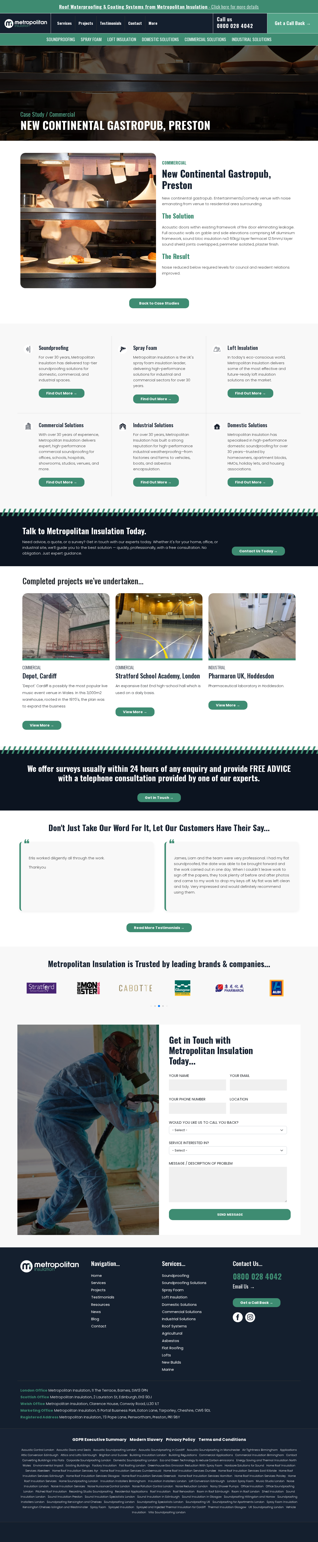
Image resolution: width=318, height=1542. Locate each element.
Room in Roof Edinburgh (213, 1491)
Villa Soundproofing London (167, 1512)
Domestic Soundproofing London (135, 1460)
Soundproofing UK (198, 1502)
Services (64, 23)
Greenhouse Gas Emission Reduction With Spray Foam (185, 1465)
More (153, 23)
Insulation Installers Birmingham (123, 1481)
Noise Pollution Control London (152, 1486)
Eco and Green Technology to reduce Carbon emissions (197, 1460)
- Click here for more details (159, 6)
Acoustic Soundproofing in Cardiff (162, 1450)
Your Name (179, 1075)
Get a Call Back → (256, 1302)
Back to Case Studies (159, 303)
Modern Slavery (146, 1439)
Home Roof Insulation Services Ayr (75, 1471)
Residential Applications (131, 1491)
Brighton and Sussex (113, 1455)
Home (96, 1275)
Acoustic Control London (37, 1450)
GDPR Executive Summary (99, 1439)
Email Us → (244, 1286)
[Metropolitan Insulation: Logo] (25, 21)
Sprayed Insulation (121, 1507)
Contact (135, 23)
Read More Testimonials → (159, 927)
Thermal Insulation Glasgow (227, 1507)
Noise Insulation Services (68, 1486)
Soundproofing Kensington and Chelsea (74, 1502)
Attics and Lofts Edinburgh (79, 1455)
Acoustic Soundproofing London (114, 1450)
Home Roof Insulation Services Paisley (260, 1476)
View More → (42, 725)
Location (239, 1099)
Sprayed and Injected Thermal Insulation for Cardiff (171, 1507)
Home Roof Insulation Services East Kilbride (247, 1471)
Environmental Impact (48, 1465)
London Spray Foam (240, 1481)
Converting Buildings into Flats (43, 1460)
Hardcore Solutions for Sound (244, 1465)
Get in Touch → (159, 797)
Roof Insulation (160, 1491)
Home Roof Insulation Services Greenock (149, 1476)
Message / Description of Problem (201, 1163)
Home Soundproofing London (78, 1481)
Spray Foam (91, 39)
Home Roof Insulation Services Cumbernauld (130, 1471)
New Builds (171, 1362)
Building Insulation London (148, 1455)
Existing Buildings (78, 1465)
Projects (86, 23)
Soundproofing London (119, 1502)
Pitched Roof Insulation (51, 1491)
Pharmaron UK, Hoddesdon (241, 675)
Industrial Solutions (252, 39)
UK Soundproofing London (266, 1507)
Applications (288, 1450)
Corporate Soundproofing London (89, 1460)
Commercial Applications (216, 1455)
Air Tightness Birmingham (260, 1450)
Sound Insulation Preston (65, 1497)
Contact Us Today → (258, 551)
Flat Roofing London (132, 1465)
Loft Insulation (121, 39)
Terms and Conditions (222, 1439)
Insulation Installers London (167, 1481)
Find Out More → (61, 393)
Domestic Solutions (160, 39)
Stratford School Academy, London (158, 675)
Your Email (240, 1075)
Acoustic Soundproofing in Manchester (213, 1450)
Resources (100, 1304)
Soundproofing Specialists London (160, 1502)
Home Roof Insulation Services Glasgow (92, 1476)
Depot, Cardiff (39, 675)
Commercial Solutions (205, 39)
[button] (151, 1006)
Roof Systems (174, 1326)
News (96, 1311)
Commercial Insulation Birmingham (259, 1455)
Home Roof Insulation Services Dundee (189, 1471)
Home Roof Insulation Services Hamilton (205, 1476)
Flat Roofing (172, 1348)
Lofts (166, 1355)
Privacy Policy (180, 1439)
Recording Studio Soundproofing (91, 1491)
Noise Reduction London (191, 1486)
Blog (95, 1319)
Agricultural (172, 1333)
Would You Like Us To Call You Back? (203, 1122)
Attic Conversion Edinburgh (39, 1455)
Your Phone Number (187, 1099)
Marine (168, 1369)
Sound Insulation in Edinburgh (158, 1497)
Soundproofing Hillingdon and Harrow (249, 1497)
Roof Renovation (184, 1491)
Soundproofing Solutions (184, 1282)
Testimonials (110, 23)
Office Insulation (252, 1486)
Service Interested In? (189, 1142)
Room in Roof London (246, 1491)
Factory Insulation (104, 1465)
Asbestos (170, 1340)
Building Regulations (183, 1455)
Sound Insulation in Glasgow (202, 1497)
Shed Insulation (273, 1491)
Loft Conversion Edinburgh (207, 1481)
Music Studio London (270, 1481)
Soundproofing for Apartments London (238, 1502)
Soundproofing (60, 39)
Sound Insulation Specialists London (110, 1497)
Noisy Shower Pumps (224, 1486)
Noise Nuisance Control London (108, 1486)
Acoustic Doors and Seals (73, 1450)
